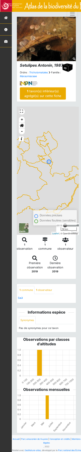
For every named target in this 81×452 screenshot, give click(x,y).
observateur (44, 290)
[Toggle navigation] (72, 14)
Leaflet (55, 233)
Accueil (16, 439)
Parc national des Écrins (69, 450)
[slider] (65, 225)
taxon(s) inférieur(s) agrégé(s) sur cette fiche (42, 93)
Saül (20, 297)
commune (26, 290)
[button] (22, 125)
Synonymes (27, 320)
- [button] (22, 131)
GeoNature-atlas (33, 450)
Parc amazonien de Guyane (34, 439)
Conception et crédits (60, 439)
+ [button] (22, 119)
